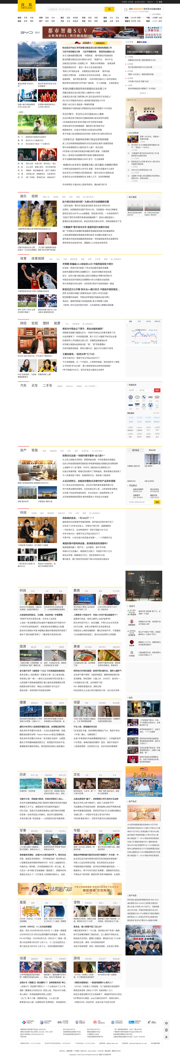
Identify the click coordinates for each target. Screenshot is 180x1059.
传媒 (100, 831)
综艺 (71, 197)
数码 (84, 513)
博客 (139, 18)
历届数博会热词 (69, 67)
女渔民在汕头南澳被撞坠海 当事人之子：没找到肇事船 (86, 177)
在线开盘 (85, 451)
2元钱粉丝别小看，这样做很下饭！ (88, 683)
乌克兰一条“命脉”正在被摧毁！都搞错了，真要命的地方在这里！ (48, 870)
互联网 (34, 513)
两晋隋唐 (48, 775)
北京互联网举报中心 (47, 1022)
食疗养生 (102, 647)
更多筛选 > (156, 413)
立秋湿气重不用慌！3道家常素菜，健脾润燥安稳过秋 (96, 675)
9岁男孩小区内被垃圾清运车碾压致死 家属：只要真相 (85, 151)
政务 (160, 21)
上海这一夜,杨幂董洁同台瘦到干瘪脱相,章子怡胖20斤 (43, 623)
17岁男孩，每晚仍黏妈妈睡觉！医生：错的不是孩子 (96, 742)
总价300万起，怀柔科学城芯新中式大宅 (142, 910)
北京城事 (129, 42)
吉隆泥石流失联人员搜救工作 (75, 63)
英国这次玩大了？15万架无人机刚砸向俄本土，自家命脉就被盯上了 (49, 874)
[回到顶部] (166, 1044)
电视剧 (75, 18)
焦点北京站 (154, 489)
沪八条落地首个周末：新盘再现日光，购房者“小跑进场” (86, 475)
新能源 (75, 21)
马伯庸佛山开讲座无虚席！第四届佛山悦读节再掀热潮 (96, 807)
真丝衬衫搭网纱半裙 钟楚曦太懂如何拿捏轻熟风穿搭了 (43, 631)
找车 (157, 390)
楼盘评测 (153, 495)
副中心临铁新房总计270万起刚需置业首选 (143, 849)
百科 (69, 451)
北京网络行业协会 (65, 1022)
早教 (86, 703)
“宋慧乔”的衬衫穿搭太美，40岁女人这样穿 (38, 619)
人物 (46, 591)
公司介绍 (100, 1051)
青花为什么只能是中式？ (35, 140)
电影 (64, 197)
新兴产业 (109, 59)
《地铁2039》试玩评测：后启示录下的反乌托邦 (94, 1002)
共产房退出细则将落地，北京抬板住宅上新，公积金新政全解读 (89, 489)
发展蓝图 (66, 79)
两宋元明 (62, 775)
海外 (76, 451)
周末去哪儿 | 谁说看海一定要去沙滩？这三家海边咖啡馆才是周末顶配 (50, 675)
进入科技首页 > (95, 513)
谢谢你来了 (51, 177)
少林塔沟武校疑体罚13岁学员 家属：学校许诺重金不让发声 (88, 169)
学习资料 (116, 591)
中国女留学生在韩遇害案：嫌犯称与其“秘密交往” (83, 126)
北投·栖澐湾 (148, 466)
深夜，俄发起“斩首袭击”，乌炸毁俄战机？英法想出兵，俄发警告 (48, 859)
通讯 (42, 513)
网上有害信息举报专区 (153, 29)
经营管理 (75, 324)
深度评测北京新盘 (155, 497)
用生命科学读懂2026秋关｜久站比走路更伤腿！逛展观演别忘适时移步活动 (52, 731)
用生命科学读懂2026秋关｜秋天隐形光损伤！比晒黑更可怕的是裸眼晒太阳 (52, 738)
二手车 (47, 385)
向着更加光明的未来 (91, 71)
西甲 (89, 259)
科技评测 (61, 513)
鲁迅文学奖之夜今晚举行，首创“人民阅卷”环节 (93, 803)
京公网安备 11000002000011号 (33, 1034)
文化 (111, 18)
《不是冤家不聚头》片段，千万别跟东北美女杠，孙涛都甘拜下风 (150, 722)
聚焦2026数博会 (97, 63)
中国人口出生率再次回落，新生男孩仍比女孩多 (94, 863)
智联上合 (107, 75)
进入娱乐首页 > (89, 197)
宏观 (25, 21)
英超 (47, 18)
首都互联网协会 (138, 1022)
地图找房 (53, 451)
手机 (70, 513)
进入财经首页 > (88, 324)
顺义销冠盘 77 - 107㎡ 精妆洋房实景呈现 (143, 838)
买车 (68, 21)
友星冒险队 (51, 174)
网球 (105, 259)
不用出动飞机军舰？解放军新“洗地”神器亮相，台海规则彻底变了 (101, 874)
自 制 (20, 167)
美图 (78, 197)
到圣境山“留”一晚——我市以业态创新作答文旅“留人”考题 (44, 679)
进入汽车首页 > (91, 386)
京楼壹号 (136, 495)
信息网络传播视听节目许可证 (122, 1034)
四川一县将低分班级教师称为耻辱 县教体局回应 (83, 155)
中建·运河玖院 (149, 481)
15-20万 (148, 418)
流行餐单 (88, 647)
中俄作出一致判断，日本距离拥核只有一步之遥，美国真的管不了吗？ (50, 867)
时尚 (23, 590)
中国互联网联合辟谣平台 (95, 1037)
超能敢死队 (41, 174)
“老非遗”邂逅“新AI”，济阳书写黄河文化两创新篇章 (95, 818)
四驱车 (131, 422)
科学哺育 (102, 703)
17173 (154, 21)
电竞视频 (88, 959)
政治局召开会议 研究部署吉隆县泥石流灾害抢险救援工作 (87, 48)
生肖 (60, 903)
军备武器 (48, 831)
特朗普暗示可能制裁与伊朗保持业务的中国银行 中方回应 (87, 108)
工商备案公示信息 (93, 1034)
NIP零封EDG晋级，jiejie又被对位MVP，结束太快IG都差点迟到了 (102, 998)
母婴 (96, 18)
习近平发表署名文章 (71, 52)
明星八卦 (46, 197)
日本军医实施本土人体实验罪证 (103, 79)
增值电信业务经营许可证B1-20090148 (33, 1029)
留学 (100, 591)
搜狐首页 (27, 6)
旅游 (90, 18)
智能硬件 (50, 513)
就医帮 (61, 703)
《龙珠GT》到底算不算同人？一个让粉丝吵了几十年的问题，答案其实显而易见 (54, 986)
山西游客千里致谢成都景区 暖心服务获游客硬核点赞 (42, 683)
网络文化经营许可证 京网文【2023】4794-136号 (36, 1032)
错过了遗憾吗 (50, 170)
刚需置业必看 (137, 491)
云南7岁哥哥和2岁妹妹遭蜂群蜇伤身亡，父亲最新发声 (97, 738)
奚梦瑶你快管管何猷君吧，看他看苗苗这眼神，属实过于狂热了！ (150, 741)
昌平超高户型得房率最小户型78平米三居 (142, 835)
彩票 (139, 21)
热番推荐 (62, 959)
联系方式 (84, 1051)
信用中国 (23, 1037)
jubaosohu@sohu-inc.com (138, 1043)
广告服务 (76, 1051)
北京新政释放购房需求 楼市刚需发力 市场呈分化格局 (85, 497)
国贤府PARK (131, 481)
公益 (160, 18)
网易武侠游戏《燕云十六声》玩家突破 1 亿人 (93, 990)
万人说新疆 (101, 83)
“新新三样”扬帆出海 (70, 71)
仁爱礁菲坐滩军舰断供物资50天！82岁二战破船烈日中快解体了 (47, 863)
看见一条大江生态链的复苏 (90, 67)
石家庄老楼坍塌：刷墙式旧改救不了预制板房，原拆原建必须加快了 (91, 471)
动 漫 (20, 174)
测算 (32, 903)
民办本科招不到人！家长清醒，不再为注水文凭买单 (96, 623)
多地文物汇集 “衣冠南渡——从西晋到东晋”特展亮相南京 (44, 818)
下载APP (149, 2)
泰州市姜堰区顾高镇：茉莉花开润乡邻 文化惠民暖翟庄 (97, 811)
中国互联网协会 (101, 1022)
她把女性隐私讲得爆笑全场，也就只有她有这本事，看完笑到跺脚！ (150, 759)
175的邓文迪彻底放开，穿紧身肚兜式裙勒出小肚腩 (42, 627)
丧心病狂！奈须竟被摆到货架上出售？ (36, 994)
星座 (23, 902)
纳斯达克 (157, 321)
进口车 (139, 422)
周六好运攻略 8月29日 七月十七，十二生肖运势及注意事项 (45, 942)
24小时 (133, 18)
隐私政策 (108, 1051)
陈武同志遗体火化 (107, 52)
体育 (23, 258)
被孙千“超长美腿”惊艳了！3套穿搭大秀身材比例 (40, 634)
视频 (68, 18)
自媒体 (59, 386)
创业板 (148, 321)
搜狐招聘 (69, 1051)
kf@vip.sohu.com (112, 1043)
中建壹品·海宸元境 (133, 466)
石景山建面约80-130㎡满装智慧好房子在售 (143, 852)
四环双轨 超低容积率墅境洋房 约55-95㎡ (143, 900)
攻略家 (61, 647)
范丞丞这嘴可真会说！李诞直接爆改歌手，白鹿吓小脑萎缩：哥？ (150, 750)
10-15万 (139, 418)
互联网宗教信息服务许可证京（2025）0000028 (129, 1037)
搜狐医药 (34, 703)
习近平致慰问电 (89, 52)
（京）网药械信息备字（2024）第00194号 (127, 1029)
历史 (117, 18)
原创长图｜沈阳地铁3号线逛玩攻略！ (36, 690)
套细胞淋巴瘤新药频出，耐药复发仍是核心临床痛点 (42, 746)
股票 (57, 323)
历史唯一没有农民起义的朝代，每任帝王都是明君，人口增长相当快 (49, 815)
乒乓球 (97, 259)
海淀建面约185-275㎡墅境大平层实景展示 (143, 913)
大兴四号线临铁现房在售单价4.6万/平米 (142, 825)
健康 (96, 21)
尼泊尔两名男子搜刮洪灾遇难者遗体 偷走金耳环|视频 (85, 118)
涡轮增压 (148, 422)
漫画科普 (48, 959)
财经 (23, 323)
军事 (25, 18)
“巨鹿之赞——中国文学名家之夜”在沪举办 (91, 815)
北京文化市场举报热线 (119, 1022)
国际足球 (73, 259)
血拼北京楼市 (138, 489)
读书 (100, 775)
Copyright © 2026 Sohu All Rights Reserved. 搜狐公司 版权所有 (90, 1055)
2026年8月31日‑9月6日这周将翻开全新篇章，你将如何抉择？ (46, 934)
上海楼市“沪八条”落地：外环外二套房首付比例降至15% (86, 467)
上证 (130, 321)
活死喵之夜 (30, 174)
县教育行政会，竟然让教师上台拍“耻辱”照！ (92, 619)
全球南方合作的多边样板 (89, 75)
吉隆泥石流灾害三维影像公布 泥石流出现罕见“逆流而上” (86, 97)
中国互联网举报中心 (30, 1022)
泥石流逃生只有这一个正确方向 (38, 144)
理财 (31, 21)
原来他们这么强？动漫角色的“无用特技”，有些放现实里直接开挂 (48, 1002)
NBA (53, 18)
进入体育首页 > (116, 259)
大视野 (155, 18)
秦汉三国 (34, 775)
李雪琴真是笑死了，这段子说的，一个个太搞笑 (150, 730)
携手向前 (106, 71)
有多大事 (38, 164)
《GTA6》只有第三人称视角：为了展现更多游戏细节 (96, 986)
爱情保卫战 (41, 177)
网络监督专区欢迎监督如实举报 (153, 36)
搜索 (157, 502)
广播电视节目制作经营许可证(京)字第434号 (127, 1032)
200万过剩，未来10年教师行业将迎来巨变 (91, 627)
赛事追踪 (116, 959)
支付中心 (62, 1051)
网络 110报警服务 (82, 1022)
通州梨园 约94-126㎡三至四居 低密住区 (142, 903)
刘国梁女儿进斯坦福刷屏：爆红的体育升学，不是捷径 (96, 631)
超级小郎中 (39, 167)
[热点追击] (143, 42)
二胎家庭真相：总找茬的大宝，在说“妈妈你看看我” (95, 746)
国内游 (33, 647)
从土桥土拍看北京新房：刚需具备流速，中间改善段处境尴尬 (88, 460)
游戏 (117, 21)
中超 (65, 259)
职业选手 (102, 959)
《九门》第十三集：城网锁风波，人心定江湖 (39, 998)
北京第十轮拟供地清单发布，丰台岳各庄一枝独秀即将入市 (87, 493)
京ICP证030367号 (69, 1029)
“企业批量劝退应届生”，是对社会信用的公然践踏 (94, 634)
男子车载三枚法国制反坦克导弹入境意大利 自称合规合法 (87, 134)
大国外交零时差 (69, 75)
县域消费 (111, 63)
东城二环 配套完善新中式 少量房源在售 (142, 842)
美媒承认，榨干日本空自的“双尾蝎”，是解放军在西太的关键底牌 (101, 870)
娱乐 (23, 196)
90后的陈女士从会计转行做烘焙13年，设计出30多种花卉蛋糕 (100, 690)
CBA (58, 259)
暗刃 (54, 164)
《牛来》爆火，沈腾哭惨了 (85, 735)
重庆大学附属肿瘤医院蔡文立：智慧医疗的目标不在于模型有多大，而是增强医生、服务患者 (60, 742)
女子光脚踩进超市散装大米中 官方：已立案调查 (83, 159)
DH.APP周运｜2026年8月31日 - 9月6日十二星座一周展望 (45, 938)
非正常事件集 (50, 167)
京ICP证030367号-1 (93, 1029)
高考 (86, 591)
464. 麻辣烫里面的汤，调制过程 (87, 686)
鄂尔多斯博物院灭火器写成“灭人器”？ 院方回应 (82, 147)
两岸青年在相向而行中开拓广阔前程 (78, 83)
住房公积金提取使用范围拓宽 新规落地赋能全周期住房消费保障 (90, 464)
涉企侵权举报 (155, 1043)
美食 (77, 646)
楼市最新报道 (154, 491)
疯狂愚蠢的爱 (38, 170)
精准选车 (157, 422)
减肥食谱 (116, 647)
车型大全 (69, 386)
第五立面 (29, 164)
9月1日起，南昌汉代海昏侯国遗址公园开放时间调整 (42, 811)
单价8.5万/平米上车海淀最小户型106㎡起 (143, 831)
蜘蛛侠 (29, 170)
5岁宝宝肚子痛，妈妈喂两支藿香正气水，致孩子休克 (96, 731)
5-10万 (131, 418)
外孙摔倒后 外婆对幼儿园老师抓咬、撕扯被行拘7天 (84, 185)
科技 (23, 512)
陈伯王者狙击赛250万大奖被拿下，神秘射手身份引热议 (97, 994)
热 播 (20, 164)
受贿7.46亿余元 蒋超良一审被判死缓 (78, 104)
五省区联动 (114, 83)
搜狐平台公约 (116, 1051)
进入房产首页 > (97, 451)
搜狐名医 (48, 703)
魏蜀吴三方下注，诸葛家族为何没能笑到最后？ (40, 807)
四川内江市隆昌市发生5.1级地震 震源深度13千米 (83, 101)
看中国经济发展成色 (104, 56)
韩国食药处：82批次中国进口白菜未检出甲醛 (82, 130)
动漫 (111, 21)
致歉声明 (116, 831)
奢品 (60, 591)
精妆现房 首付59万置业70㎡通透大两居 (142, 920)
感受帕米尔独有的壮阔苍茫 (36, 137)
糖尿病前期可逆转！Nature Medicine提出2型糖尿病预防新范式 (47, 735)
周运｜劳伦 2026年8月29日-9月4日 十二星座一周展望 (43, 931)
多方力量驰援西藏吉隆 (72, 56)
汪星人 (115, 903)
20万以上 (157, 418)
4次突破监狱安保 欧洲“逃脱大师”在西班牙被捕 (82, 122)
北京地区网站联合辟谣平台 (72, 1034)
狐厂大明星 (30, 177)
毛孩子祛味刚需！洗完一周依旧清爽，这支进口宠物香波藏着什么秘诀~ (104, 946)
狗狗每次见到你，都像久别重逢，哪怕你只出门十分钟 (96, 938)
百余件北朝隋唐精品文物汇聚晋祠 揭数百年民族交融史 (43, 803)
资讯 (62, 451)
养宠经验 (88, 903)
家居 (53, 21)
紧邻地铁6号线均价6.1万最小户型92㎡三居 (143, 828)
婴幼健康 (116, 703)
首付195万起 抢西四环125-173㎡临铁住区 (143, 845)
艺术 (114, 775)
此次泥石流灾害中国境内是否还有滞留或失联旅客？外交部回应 (100, 859)
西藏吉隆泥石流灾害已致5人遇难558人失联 (81, 93)
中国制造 (88, 56)
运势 (46, 903)
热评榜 (133, 21)
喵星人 (101, 903)
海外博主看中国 (80, 79)
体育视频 (37, 258)
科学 (77, 513)
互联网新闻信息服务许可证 (72, 1032)
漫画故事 (34, 959)
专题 (31, 18)
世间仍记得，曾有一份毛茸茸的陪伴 (89, 942)
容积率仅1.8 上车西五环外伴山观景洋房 (142, 917)
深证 (139, 321)
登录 (160, 2)
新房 (47, 21)
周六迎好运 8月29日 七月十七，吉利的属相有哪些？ (42, 946)
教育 (90, 21)
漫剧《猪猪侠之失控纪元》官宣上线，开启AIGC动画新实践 (45, 990)
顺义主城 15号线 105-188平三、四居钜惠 (143, 907)
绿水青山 (47, 164)
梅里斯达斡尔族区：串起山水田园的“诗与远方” (40, 686)
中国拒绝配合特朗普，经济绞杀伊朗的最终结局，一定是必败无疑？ (102, 867)
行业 (67, 324)
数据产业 (98, 59)
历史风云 (62, 831)
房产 (23, 450)
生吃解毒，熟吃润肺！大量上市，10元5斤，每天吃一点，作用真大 (102, 679)
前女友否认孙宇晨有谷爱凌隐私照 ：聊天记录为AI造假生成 (88, 173)
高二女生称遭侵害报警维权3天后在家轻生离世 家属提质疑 (87, 143)
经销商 (79, 386)
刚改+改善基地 (138, 497)
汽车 (23, 385)
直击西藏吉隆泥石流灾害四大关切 (77, 59)
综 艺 (20, 177)
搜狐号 (132, 606)
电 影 (20, 170)
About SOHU (92, 1051)
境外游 (47, 647)
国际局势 (34, 831)
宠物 (77, 902)
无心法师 (29, 167)
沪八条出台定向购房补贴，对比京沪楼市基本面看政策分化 (87, 485)
